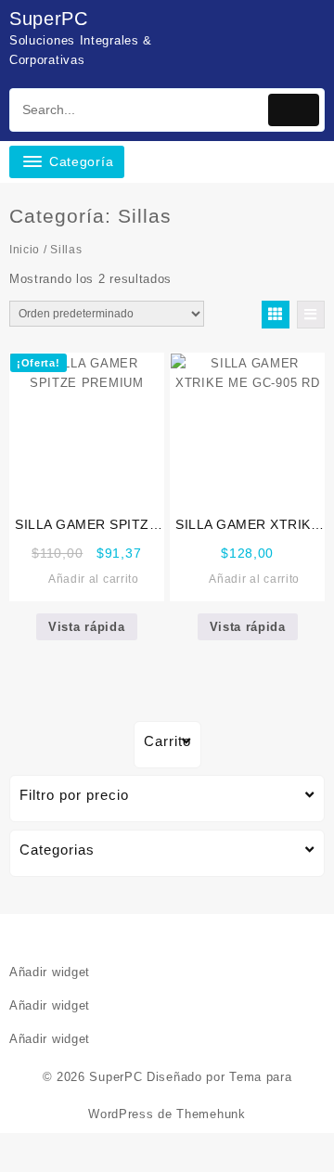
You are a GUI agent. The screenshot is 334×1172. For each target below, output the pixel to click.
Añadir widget (49, 972)
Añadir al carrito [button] (93, 579)
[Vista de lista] (311, 314)
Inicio (24, 249)
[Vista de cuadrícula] (275, 314)
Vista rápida (86, 627)
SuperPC (48, 18)
